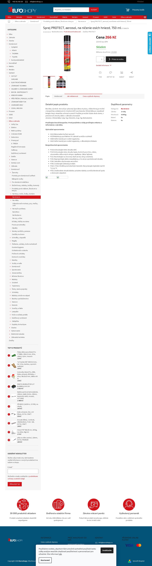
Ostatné (15, 282)
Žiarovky (15, 172)
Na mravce (16, 197)
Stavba (11, 41)
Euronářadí (13, 63)
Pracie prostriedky (18, 225)
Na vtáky (15, 200)
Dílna (10, 34)
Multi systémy (16, 131)
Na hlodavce (16, 215)
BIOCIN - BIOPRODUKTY (19, 92)
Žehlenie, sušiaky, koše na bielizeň (24, 244)
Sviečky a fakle (17, 308)
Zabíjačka (15, 321)
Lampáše (15, 311)
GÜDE (11, 114)
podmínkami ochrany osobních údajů (23, 477)
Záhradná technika (18, 337)
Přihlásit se (15, 484)
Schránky (15, 292)
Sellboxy (14, 150)
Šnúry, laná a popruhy (19, 289)
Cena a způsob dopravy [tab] (91, 96)
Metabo (11, 70)
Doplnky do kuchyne (19, 324)
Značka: (89, 32)
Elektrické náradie (17, 334)
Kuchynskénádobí (17, 60)
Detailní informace (102, 65)
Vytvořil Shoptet (138, 561)
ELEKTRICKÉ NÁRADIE (18, 82)
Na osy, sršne (17, 218)
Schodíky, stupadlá (19, 237)
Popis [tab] (48, 96)
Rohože (14, 305)
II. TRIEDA (14, 143)
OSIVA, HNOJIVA (16, 108)
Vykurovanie (15, 331)
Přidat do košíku (118, 59)
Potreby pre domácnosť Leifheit (23, 176)
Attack (14, 50)
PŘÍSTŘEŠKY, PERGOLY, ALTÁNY (22, 98)
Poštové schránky (18, 254)
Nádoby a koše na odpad (21, 295)
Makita (11, 66)
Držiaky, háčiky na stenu (20, 221)
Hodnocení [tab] (58, 96)
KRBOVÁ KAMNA (17, 95)
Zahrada (12, 37)
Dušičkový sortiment (18, 153)
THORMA (15, 53)
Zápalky (15, 228)
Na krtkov (15, 212)
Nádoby (14, 279)
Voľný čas (14, 124)
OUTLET (14, 76)
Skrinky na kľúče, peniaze (21, 231)
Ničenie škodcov (18, 276)
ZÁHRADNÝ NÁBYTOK (18, 102)
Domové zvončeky (18, 257)
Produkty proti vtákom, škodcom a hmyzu (24, 190)
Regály (14, 241)
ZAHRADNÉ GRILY (17, 105)
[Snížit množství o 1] (104, 60)
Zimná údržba (17, 273)
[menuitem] (9, 17)
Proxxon (12, 111)
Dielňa (13, 156)
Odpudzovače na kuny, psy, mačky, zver (25, 204)
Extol (10, 118)
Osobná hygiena (18, 247)
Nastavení (45, 560)
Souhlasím (107, 550)
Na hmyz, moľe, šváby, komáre (23, 194)
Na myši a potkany (18, 209)
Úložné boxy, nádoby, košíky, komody (25, 185)
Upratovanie (16, 270)
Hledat (94, 10)
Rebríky (14, 260)
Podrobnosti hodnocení (72, 32)
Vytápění (14, 47)
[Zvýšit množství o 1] (104, 58)
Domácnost (13, 44)
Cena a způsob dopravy (49, 542)
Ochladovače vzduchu (20, 250)
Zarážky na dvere (18, 234)
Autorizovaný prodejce (76, 544)
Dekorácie (15, 137)
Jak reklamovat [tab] (72, 96)
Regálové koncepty (18, 147)
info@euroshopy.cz (106, 542)
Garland (11, 73)
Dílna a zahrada (14, 121)
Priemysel (15, 140)
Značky (11, 340)
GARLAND (14, 79)
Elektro (13, 127)
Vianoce (14, 159)
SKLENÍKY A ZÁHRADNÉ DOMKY (22, 89)
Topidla (14, 57)
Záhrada (14, 166)
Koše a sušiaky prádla (20, 315)
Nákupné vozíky (17, 179)
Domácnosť (15, 169)
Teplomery (16, 286)
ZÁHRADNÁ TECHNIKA (18, 86)
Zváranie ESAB (16, 134)
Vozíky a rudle (17, 263)
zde (60, 554)
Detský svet (15, 163)
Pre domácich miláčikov (20, 182)
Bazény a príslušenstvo (20, 299)
